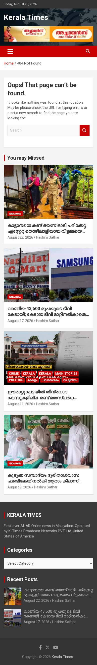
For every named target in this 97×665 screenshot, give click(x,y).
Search (85, 130)
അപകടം (15, 213)
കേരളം (32, 380)
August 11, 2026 (20, 404)
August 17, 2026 (20, 321)
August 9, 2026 (19, 487)
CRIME (14, 373)
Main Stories (66, 373)
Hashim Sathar (47, 237)
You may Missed (26, 158)
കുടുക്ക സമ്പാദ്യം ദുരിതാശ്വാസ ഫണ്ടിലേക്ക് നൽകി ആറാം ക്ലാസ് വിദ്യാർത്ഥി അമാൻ (43, 480)
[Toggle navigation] (10, 51)
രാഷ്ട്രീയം (70, 380)
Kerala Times (26, 17)
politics (16, 380)
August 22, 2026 (20, 237)
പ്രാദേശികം (50, 380)
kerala (29, 373)
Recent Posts (22, 579)
